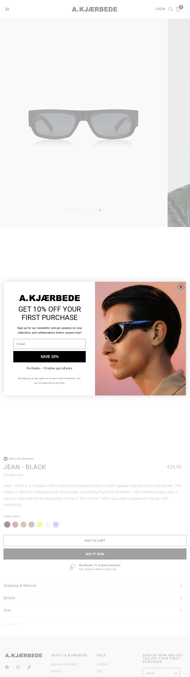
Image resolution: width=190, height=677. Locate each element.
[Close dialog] (180, 287)
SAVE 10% (50, 357)
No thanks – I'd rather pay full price (49, 368)
